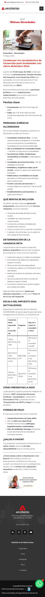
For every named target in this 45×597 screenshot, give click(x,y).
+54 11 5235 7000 (33, 2)
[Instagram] (19, 532)
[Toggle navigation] (41, 8)
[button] (39, 584)
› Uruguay (22, 570)
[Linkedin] (13, 532)
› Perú (22, 565)
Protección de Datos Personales (13, 589)
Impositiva (8, 53)
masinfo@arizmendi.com (15, 2)
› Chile (22, 554)
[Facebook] (24, 532)
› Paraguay (22, 559)
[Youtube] (31, 532)
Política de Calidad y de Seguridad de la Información (20, 593)
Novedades (19, 53)
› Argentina (22, 548)
